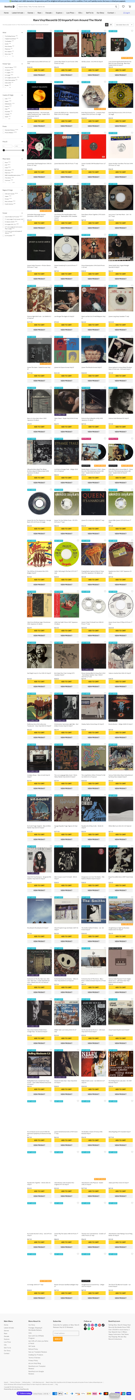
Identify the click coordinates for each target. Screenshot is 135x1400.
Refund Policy (33, 1349)
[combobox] (65, 6)
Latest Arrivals (18, 13)
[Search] (116, 6)
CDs (80, 13)
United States (40, 1394)
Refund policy (26, 1382)
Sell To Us (89, 13)
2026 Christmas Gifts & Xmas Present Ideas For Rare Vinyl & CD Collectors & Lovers (28, 1384)
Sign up (58, 1339)
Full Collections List (38, 1382)
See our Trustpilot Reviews (37, 1352)
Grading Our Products (35, 1355)
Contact (111, 13)
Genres (30, 13)
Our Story (100, 13)
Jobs (30, 1333)
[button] (106, 24)
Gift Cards (31, 1346)
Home (6, 13)
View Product (39, 75)
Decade (49, 13)
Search (6, 1382)
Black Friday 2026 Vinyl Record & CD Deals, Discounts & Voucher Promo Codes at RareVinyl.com (74, 1382)
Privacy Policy (33, 1360)
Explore (59, 13)
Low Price (70, 13)
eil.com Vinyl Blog (34, 1363)
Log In (127, 13)
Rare (40, 13)
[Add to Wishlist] (51, 31)
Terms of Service (34, 1358)
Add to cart (39, 70)
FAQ (56, 1384)
